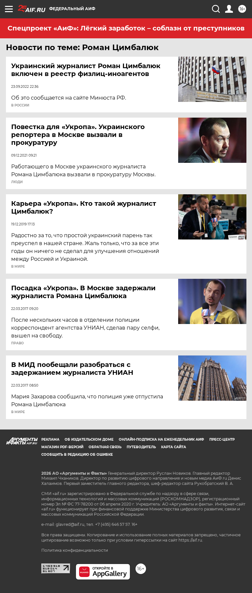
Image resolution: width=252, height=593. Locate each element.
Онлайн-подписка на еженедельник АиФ (161, 439)
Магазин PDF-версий (62, 447)
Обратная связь (105, 447)
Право (17, 343)
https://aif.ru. (190, 540)
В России (20, 105)
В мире (18, 266)
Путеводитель (141, 447)
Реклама (50, 439)
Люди (17, 182)
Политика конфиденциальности (74, 550)
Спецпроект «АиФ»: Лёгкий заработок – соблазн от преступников (126, 28)
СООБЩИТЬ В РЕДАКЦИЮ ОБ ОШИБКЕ (77, 454)
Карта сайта (173, 447)
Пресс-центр (222, 439)
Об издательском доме (89, 439)
